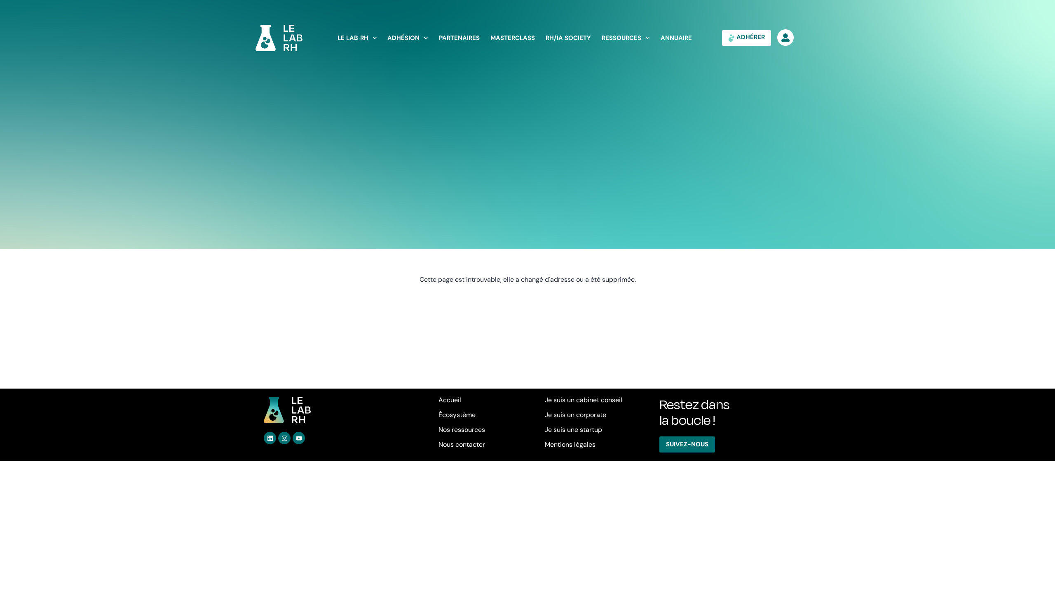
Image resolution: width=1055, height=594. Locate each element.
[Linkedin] (270, 438)
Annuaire (676, 38)
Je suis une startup (573, 429)
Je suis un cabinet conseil (583, 400)
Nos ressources (461, 429)
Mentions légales (570, 444)
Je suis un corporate (575, 414)
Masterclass (512, 38)
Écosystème (457, 414)
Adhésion (403, 38)
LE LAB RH (353, 38)
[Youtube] (299, 438)
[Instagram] (284, 438)
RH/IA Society (568, 38)
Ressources (621, 38)
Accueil (449, 400)
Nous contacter (461, 444)
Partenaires (459, 38)
